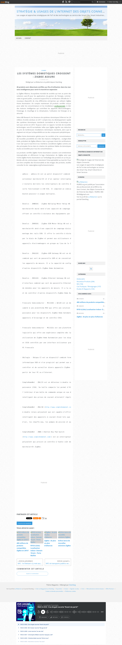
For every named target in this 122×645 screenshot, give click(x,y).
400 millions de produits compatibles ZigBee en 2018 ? (97, 302)
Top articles (59, 589)
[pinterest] (69, 2)
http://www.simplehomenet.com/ (59, 407)
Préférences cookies (70, 591)
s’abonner (44, 617)
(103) (85, 289)
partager (55, 617)
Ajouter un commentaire (32, 573)
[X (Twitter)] (66, 2)
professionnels (59, 106)
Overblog (72, 585)
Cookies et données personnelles (54, 591)
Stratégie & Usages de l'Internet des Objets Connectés (63, 11)
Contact (28, 38)
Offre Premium (110, 589)
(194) (80, 284)
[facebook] (63, 2)
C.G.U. (83, 589)
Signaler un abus (74, 589)
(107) (89, 286)
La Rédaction (92, 197)
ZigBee (44, 70)
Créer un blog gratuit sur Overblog (45, 589)
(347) (81, 279)
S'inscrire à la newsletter (24, 523)
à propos (66, 617)
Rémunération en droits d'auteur (95, 589)
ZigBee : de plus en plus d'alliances (90, 317)
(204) (85, 281)
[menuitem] (19, 38)
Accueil (19, 38)
